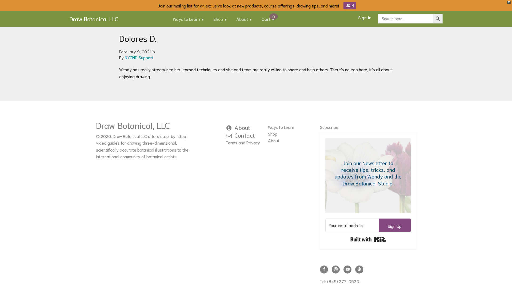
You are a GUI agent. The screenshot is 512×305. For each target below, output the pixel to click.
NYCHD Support (139, 57)
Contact (244, 135)
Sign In (364, 17)
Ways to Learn (186, 19)
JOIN (350, 5)
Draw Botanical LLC (93, 18)
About (242, 19)
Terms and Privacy (243, 142)
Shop (218, 19)
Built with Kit (368, 239)
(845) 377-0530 (343, 281)
